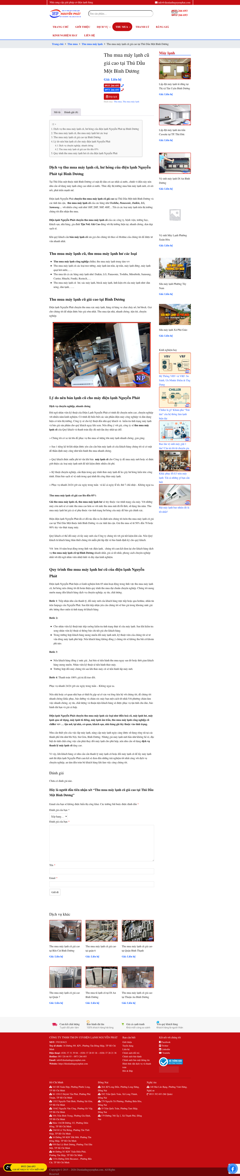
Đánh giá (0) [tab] (71, 112)
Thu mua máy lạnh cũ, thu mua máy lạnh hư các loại (81, 133)
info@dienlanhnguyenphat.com (174, 2)
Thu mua (72, 44)
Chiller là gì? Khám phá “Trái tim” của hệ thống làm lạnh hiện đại (174, 414)
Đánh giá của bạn (59, 810)
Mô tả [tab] (57, 112)
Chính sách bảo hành (132, 1056)
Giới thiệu (127, 1042)
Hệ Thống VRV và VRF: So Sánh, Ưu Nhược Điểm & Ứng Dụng (174, 380)
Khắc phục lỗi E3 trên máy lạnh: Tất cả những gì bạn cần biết (174, 478)
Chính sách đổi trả (130, 1052)
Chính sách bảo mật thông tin (136, 1060)
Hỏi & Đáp (127, 1070)
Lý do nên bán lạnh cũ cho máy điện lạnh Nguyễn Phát (82, 141)
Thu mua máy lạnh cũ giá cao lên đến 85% (79, 149)
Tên (52, 865)
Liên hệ (125, 1049)
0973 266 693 (112, 90)
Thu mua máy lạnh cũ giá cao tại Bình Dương (77, 137)
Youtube (166, 1052)
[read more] (175, 363)
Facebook (165, 1042)
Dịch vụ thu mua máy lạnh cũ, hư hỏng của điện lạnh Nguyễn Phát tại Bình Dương (96, 128)
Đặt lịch (112, 96)
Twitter (164, 1045)
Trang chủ (58, 44)
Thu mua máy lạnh (92, 44)
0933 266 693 (112, 85)
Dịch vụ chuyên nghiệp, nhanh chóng (76, 145)
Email (53, 878)
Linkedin (165, 1049)
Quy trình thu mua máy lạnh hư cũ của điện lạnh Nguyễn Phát (86, 153)
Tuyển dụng (127, 1045)
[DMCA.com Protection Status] (175, 1069)
